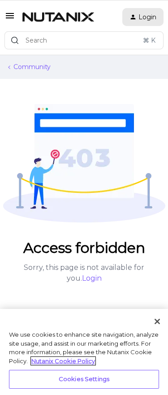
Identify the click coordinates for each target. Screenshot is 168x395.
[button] (9, 19)
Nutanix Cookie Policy (63, 361)
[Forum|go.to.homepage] (58, 17)
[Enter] (14, 40)
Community (32, 67)
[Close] (157, 321)
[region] (84, 352)
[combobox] (84, 40)
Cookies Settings (84, 378)
